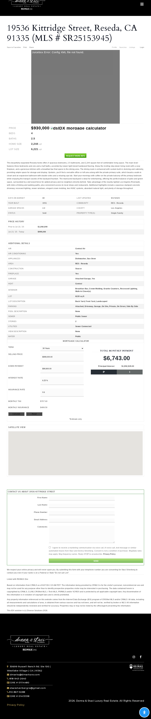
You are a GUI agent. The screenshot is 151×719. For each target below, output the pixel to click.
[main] (75, 314)
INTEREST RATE (15, 378)
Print (25, 47)
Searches (123, 47)
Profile (114, 47)
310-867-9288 (17, 692)
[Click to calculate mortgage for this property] (78, 128)
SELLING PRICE (15, 354)
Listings (132, 47)
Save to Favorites (14, 47)
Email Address (40, 520)
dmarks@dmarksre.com (25, 674)
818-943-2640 (17, 678)
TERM (11, 347)
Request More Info (75, 156)
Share (31, 47)
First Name (42, 498)
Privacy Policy (109, 554)
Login (142, 47)
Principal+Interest (106, 366)
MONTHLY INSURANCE (18, 407)
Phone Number (40, 512)
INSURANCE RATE (16, 390)
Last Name (42, 505)
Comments (42, 527)
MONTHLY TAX (14, 401)
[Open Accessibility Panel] (144, 712)
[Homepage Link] (26, 3)
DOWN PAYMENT (15, 366)
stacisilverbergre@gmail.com (28, 688)
